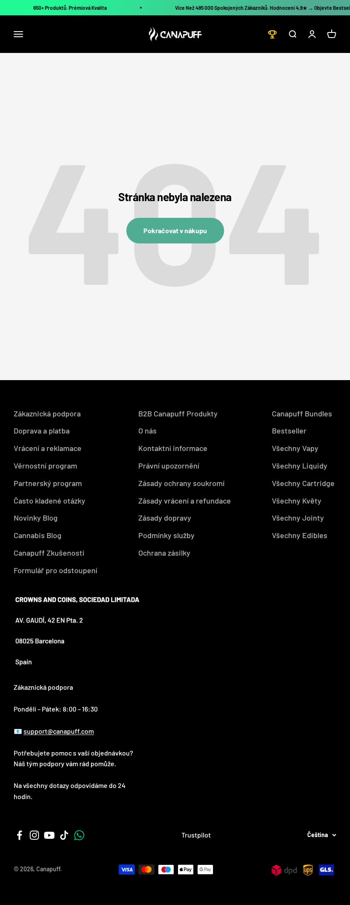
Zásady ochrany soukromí (181, 483)
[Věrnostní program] (272, 34)
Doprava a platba (42, 430)
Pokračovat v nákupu (175, 230)
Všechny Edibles (299, 535)
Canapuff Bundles (302, 413)
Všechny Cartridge (303, 483)
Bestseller (289, 430)
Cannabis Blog (37, 535)
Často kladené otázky (49, 500)
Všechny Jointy (298, 517)
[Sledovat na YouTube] (49, 835)
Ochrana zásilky (164, 552)
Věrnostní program (45, 465)
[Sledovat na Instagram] (34, 835)
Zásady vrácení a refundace (184, 500)
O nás (147, 430)
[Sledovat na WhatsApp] (79, 835)
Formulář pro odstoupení (55, 570)
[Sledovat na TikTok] (64, 835)
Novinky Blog (36, 517)
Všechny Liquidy (299, 465)
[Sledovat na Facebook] (19, 835)
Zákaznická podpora (47, 413)
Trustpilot (196, 835)
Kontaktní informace (172, 448)
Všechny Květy (296, 500)
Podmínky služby (166, 535)
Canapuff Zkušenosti (49, 552)
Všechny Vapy (295, 448)
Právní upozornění (168, 465)
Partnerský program (48, 483)
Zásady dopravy (164, 517)
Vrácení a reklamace (48, 448)
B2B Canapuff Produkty (178, 413)
